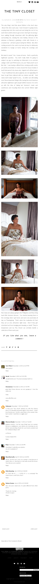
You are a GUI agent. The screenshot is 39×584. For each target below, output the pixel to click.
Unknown (8, 406)
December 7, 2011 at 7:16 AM (23, 422)
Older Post (34, 529)
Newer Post (5, 529)
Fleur (7, 444)
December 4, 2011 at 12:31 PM (18, 376)
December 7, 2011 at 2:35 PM (17, 444)
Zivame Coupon (10, 492)
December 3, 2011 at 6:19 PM (21, 366)
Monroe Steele (10, 422)
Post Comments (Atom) (15, 541)
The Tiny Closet (19, 11)
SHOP (31, 558)
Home (10, 558)
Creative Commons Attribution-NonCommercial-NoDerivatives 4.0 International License (20, 553)
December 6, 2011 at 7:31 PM (21, 386)
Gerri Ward (9, 366)
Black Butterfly (10, 457)
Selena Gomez (10, 483)
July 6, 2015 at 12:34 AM (21, 483)
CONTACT (24, 558)
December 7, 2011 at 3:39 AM (20, 406)
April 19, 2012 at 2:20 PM (22, 457)
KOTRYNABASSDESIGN (19, 581)
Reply (7, 371)
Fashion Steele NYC (11, 437)
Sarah (7, 376)
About (16, 558)
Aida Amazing (10, 471)
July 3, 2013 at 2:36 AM (20, 471)
